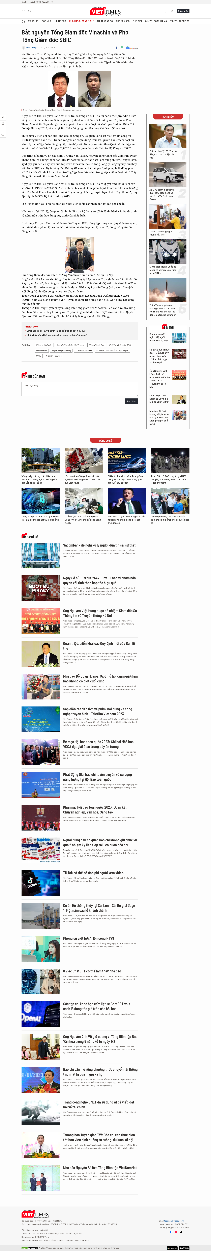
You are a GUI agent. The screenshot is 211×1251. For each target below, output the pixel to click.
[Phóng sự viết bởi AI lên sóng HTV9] (41, 949)
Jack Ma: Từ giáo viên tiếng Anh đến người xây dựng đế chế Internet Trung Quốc (126, 519)
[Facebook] (116, 47)
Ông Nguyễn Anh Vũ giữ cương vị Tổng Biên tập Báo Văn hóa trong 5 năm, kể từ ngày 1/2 (100, 1039)
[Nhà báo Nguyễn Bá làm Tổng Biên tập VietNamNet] (41, 1178)
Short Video (123, 21)
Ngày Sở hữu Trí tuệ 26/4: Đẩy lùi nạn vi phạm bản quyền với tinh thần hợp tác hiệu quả (159, 356)
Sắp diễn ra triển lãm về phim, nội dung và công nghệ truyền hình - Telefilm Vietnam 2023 (97, 711)
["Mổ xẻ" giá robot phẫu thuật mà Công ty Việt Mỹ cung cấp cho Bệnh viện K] (84, 501)
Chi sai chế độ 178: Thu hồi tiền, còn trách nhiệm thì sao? (163, 154)
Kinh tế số (60, 21)
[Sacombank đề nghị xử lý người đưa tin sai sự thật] (179, 338)
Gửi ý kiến (131, 401)
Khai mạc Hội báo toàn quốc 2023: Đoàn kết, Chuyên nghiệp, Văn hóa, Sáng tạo (95, 809)
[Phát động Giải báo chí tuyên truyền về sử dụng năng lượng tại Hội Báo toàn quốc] (41, 785)
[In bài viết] (122, 48)
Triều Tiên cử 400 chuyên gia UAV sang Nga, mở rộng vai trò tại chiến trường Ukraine (168, 479)
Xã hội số (33, 21)
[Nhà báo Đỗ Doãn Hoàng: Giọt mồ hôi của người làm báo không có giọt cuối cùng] (179, 415)
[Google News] (132, 47)
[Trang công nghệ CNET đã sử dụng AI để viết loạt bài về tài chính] (41, 1112)
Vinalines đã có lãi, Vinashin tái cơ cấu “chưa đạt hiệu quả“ (56, 330)
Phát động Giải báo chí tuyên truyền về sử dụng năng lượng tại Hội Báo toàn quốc (97, 776)
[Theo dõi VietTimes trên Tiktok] (181, 1232)
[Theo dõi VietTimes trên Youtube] (176, 1232)
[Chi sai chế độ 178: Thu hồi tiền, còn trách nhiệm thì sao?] (167, 136)
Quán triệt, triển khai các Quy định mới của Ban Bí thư (159, 398)
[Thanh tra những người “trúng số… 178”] (167, 216)
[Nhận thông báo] (166, 11)
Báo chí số (30, 537)
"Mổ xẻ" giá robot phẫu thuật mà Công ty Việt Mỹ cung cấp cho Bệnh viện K (83, 519)
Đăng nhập (183, 11)
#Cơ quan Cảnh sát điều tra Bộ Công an (112, 351)
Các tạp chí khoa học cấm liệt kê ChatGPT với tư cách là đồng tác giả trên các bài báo (97, 1006)
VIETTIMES (105, 11)
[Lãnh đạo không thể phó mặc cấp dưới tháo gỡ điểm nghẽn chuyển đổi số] (170, 501)
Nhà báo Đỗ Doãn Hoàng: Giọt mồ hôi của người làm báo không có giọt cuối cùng (159, 417)
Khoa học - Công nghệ (81, 21)
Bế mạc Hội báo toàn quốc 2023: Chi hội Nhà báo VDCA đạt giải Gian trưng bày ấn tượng (98, 744)
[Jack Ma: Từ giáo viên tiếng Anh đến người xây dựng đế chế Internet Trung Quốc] (127, 501)
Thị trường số (105, 21)
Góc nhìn (47, 21)
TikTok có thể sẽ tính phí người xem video (93, 872)
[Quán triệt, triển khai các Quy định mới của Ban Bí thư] (179, 399)
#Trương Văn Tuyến (44, 345)
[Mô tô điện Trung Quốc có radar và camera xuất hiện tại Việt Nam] (167, 251)
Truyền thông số (179, 21)
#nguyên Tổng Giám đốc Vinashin (70, 345)
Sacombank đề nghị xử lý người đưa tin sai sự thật (158, 337)
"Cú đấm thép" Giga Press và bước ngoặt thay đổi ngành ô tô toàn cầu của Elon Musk (82, 479)
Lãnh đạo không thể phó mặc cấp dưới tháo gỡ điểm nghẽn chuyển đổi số (170, 519)
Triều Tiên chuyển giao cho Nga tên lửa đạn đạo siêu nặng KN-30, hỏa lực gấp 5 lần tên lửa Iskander (162, 310)
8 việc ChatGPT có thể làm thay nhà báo (92, 971)
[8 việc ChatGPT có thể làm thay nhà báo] (41, 981)
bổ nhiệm (95, 1174)
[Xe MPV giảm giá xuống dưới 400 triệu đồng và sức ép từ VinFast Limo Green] (167, 174)
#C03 (38, 356)
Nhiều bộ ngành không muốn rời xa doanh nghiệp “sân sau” (57, 335)
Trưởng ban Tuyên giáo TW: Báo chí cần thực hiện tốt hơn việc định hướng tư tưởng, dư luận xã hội (99, 1137)
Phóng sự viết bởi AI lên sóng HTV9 (88, 938)
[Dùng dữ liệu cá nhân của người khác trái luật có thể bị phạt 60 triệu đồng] (41, 501)
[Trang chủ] (23, 21)
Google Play (184, 1248)
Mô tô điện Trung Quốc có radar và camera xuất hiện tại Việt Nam (162, 270)
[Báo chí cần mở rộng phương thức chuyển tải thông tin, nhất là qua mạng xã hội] (41, 1080)
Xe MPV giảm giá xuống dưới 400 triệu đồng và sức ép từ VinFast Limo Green (161, 194)
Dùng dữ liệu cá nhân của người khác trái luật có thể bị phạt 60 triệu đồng (40, 518)
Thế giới (137, 21)
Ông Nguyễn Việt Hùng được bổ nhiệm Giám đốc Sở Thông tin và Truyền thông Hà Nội (159, 379)
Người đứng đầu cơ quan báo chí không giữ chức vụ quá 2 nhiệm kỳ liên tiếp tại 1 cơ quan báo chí (100, 842)
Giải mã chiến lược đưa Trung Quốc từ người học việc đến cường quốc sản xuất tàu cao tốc (126, 479)
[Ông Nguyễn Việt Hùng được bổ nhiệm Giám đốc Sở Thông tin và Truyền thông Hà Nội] (179, 375)
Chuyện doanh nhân (156, 21)
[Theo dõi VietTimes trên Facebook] (167, 1232)
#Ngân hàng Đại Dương (61, 351)
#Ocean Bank (41, 351)
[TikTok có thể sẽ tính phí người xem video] (41, 883)
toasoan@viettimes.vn (174, 1221)
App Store (172, 1248)
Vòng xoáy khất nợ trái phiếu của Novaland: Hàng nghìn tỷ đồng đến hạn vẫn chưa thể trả (39, 479)
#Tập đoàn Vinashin (84, 351)
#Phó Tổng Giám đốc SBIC (120, 345)
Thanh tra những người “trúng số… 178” (161, 233)
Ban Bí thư (65, 853)
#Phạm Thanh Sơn (96, 345)
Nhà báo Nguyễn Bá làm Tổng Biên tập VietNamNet (100, 1167)
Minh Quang (31, 48)
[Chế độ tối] (172, 11)
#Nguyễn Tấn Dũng (54, 356)
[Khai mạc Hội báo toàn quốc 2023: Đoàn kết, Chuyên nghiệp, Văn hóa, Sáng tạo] (41, 818)
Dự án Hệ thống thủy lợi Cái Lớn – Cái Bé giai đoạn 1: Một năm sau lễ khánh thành (99, 907)
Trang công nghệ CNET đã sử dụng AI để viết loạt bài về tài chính (98, 1104)
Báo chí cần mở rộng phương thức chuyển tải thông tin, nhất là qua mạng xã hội (100, 1071)
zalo (171, 1232)
